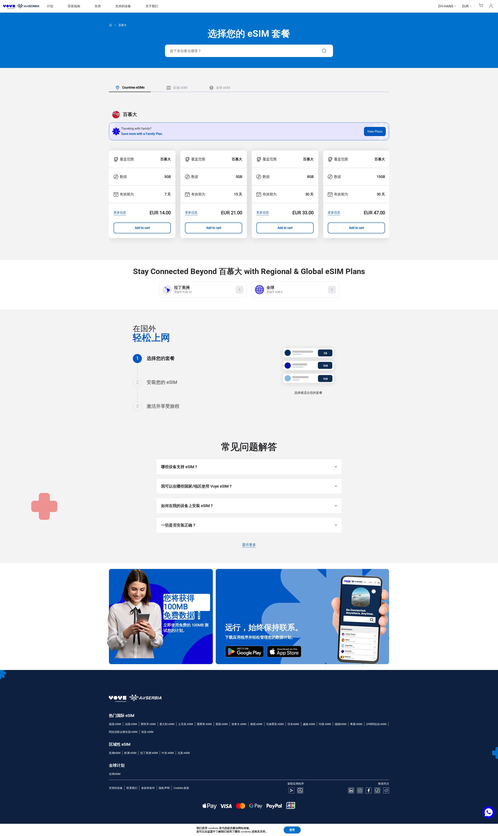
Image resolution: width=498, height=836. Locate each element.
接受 (292, 830)
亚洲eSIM (114, 752)
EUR (465, 6)
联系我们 (131, 787)
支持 (98, 6)
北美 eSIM (184, 752)
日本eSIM (293, 724)
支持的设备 (123, 6)
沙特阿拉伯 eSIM (376, 724)
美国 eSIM (115, 724)
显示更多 (249, 545)
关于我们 (152, 6)
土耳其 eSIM (185, 724)
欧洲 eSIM (130, 752)
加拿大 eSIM (238, 724)
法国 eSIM (131, 724)
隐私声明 (164, 787)
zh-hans (445, 6)
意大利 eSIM (167, 724)
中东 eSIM (168, 752)
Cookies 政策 (181, 787)
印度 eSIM (325, 724)
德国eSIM (340, 724)
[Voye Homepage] (21, 6)
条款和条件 (148, 787)
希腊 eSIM (356, 724)
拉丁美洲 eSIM (149, 752)
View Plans (374, 131)
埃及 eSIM (147, 731)
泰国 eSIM (256, 724)
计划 (50, 6)
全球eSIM (114, 773)
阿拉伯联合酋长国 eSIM (123, 731)
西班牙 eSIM (148, 724)
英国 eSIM (222, 724)
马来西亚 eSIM (275, 724)
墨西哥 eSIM (204, 724)
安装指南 (74, 6)
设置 (210, 831)
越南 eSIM (309, 724)
